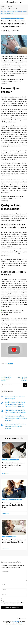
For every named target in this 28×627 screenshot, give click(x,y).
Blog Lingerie (6, 536)
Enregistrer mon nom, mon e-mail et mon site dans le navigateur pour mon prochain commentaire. (13, 602)
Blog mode (21, 18)
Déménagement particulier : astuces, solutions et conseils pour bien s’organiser (15, 426)
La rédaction (6, 30)
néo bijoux (4, 101)
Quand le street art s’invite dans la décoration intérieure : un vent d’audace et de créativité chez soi (15, 404)
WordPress (18, 624)
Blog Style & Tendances (15, 499)
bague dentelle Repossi (17, 240)
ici (12, 327)
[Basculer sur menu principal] (2, 2)
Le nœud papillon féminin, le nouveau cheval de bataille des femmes (12, 505)
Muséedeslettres (14, 2)
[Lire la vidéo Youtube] (14, 350)
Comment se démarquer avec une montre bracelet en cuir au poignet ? (13, 465)
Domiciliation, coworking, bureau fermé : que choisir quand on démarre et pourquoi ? (16, 418)
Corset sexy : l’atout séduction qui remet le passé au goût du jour (14, 541)
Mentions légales (21, 618)
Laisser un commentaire (7, 32)
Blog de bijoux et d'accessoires (9, 18)
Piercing (10, 363)
